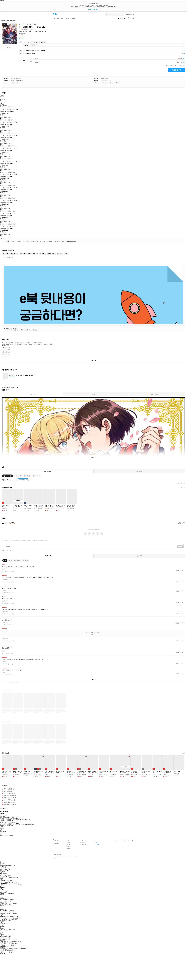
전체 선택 (2, 96)
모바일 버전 (2, 953)
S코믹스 (21, 33)
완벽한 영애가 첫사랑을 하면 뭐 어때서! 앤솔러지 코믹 (49, 506)
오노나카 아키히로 (124, 774)
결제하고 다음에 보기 (13, 903)
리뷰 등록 (180, 546)
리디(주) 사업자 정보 (57, 854)
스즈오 (68, 774)
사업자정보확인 (74, 855)
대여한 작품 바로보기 (13, 877)
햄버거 (111, 774)
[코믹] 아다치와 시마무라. (103, 772)
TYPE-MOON (65, 508)
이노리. (29, 31)
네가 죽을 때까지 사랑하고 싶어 (167, 772)
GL (25, 24)
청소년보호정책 (67, 855)
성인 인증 (2, 826)
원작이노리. (17, 476)
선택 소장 (2, 104)
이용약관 (54, 855)
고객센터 (57, 840)
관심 (22, 38)
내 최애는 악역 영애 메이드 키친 (135, 772)
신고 (10, 571)
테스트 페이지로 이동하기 (93, 9)
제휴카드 (68, 842)
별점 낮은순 (25, 560)
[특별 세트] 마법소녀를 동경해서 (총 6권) (125, 772)
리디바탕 (68, 848)
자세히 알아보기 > (71, 241)
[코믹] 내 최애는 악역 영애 (6, 506)
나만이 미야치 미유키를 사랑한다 (71, 772)
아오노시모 (21, 31)
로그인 (130, 14)
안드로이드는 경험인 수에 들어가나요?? (82, 772)
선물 (1, 103)
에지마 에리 (26, 773)
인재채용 (95, 844)
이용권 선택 (2, 892)
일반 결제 (9, 904)
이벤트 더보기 (26, 47)
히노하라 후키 (37, 774)
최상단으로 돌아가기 (8, 835)
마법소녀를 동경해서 (157, 772)
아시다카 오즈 (48, 774)
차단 (13, 571)
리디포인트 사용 (4, 902)
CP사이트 (68, 846)
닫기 (3, 925)
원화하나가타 (36, 476)
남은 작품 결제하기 (4, 877)
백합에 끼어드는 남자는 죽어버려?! (92, 772)
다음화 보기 (2, 938)
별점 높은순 (17, 560)
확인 (1, 886)
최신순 (4, 560)
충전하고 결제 (3, 904)
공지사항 (57, 843)
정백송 (36, 31)
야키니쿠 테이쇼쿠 (81, 774)
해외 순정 (34, 24)
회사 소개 (96, 842)
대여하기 (2, 930)
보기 (1, 925)
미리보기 (9, 47)
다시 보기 (7, 938)
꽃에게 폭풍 (177, 771)
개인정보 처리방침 (60, 855)
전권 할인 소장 (176, 70)
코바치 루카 (176, 773)
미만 (41, 508)
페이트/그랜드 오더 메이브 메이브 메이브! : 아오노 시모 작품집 (60, 506)
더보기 (183, 487)
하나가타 (44, 31)
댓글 (177, 570)
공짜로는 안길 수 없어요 (38, 772)
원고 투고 (82, 842)
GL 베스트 (4, 785)
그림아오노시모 (7, 476)
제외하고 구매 (3, 831)
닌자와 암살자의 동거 (114, 772)
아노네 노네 (53, 508)
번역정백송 (27, 476)
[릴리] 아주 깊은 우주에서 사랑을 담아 (49, 772)
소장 (1, 118)
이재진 (31, 773)
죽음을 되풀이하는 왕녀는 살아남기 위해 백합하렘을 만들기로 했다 (17, 772)
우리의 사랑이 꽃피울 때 (146, 772)
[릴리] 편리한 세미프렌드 (60, 772)
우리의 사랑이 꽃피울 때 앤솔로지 (149, 774)
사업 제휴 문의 (83, 844)
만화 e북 (21, 24)
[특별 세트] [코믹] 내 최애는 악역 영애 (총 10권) (21, 375)
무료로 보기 (2, 893)
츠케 (132, 774)
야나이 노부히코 (16, 774)
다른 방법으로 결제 (4, 870)
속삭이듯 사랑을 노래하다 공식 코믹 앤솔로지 (38, 506)
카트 (1, 102)
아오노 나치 (37, 508)
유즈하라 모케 (102, 774)
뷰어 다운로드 (69, 844)
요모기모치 (90, 774)
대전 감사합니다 (28, 771)
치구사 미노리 (59, 774)
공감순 (10, 560)
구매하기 (6, 930)
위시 (1, 100)
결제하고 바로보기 (4, 903)
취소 (1, 829)
